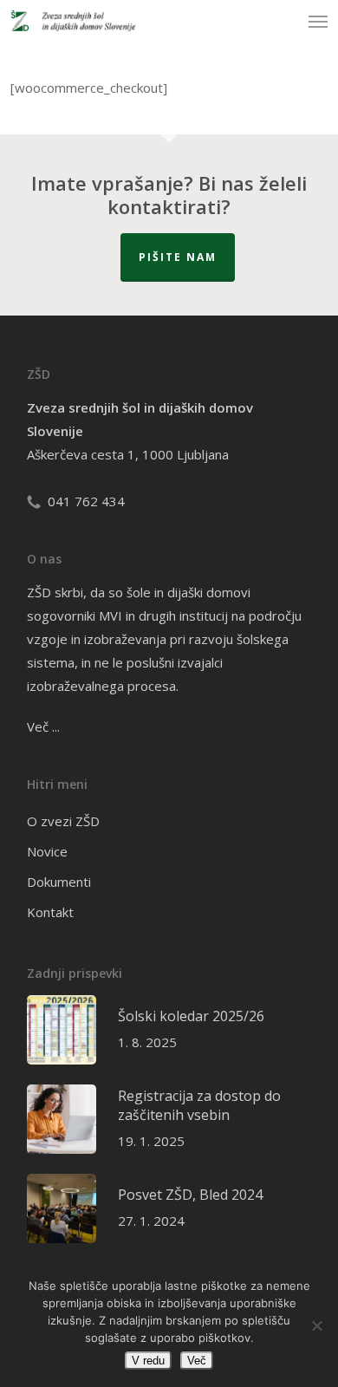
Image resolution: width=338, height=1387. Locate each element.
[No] (316, 1325)
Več (196, 1360)
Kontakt (50, 912)
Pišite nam (178, 257)
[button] (318, 20)
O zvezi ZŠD (63, 821)
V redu (148, 1360)
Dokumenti (59, 881)
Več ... (43, 726)
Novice (47, 851)
